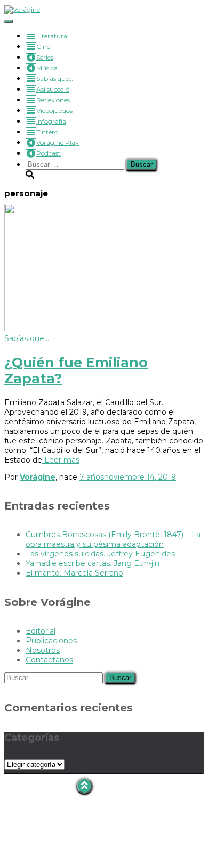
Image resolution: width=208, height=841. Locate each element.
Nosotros (43, 650)
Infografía (51, 121)
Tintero (47, 132)
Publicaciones (51, 640)
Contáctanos (49, 660)
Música (47, 68)
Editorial (40, 631)
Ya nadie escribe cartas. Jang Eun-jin (92, 563)
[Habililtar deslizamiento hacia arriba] (84, 786)
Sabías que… (54, 79)
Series (44, 57)
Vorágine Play (57, 143)
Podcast (48, 153)
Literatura (51, 36)
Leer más (60, 460)
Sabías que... (26, 338)
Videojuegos (54, 111)
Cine (43, 47)
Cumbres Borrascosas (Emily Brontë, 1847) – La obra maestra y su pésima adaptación (113, 539)
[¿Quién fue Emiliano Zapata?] (100, 329)
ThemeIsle (184, 836)
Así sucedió (52, 89)
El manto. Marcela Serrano (74, 573)
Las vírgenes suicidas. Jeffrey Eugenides (100, 554)
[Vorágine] (22, 9)
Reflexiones (53, 100)
